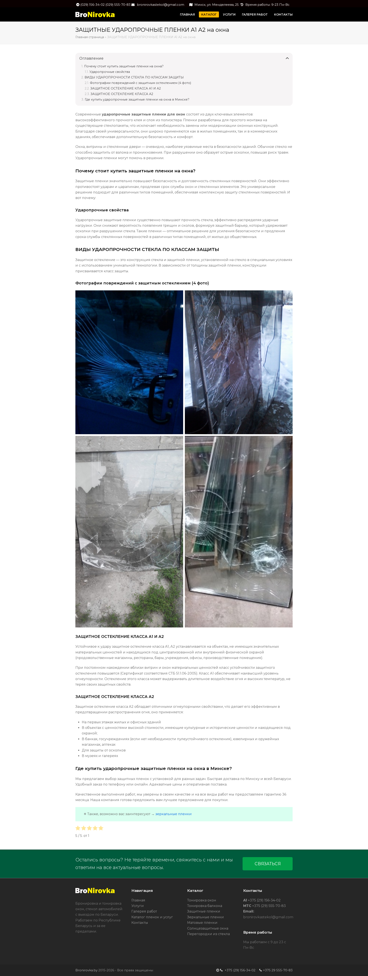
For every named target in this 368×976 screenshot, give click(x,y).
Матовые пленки (202, 923)
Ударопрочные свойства (109, 72)
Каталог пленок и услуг (152, 917)
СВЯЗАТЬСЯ (268, 863)
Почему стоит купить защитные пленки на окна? (124, 66)
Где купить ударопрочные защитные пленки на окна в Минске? (137, 99)
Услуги (137, 906)
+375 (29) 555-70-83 (268, 906)
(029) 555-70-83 (118, 5)
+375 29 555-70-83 (278, 970)
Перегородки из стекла (208, 934)
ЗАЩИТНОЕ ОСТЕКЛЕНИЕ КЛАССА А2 (122, 94)
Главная (138, 900)
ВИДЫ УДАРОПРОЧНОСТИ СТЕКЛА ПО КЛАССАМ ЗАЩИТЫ (134, 77)
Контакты (139, 923)
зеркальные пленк (172, 814)
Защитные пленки (203, 911)
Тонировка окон (201, 900)
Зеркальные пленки (205, 917)
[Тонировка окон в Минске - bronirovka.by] (95, 892)
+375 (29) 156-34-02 (264, 900)
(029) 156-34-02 (92, 5)
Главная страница (89, 37)
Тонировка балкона (204, 906)
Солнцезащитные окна (207, 928)
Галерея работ (144, 911)
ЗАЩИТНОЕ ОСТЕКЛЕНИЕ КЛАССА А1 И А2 (125, 88)
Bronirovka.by (86, 970)
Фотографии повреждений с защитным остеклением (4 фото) (140, 83)
